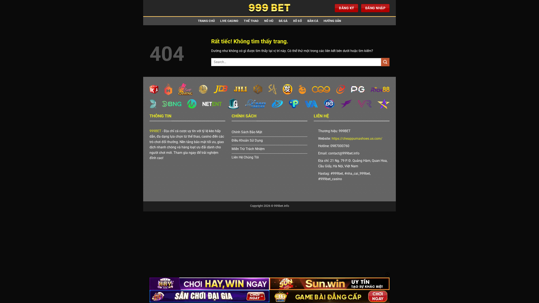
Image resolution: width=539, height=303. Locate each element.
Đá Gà (283, 21)
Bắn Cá (312, 21)
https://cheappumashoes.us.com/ (357, 139)
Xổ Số (297, 21)
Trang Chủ (206, 21)
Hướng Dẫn (332, 21)
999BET (155, 131)
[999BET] (269, 8)
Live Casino (229, 21)
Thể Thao (251, 21)
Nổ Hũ (268, 21)
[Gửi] (385, 62)
